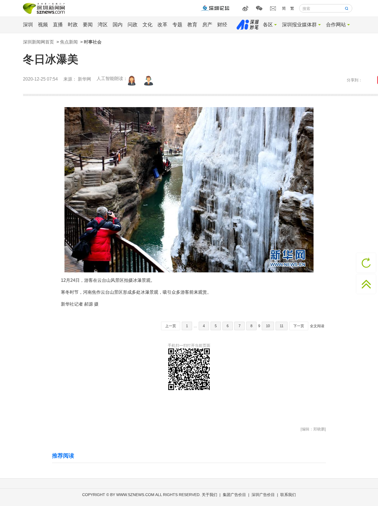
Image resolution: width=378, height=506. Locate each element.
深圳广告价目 (263, 494)
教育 (192, 24)
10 (268, 326)
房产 (207, 24)
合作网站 (336, 24)
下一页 (298, 326)
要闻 (88, 24)
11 (281, 326)
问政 (133, 24)
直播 (58, 24)
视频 (43, 24)
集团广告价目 (234, 494)
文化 (147, 24)
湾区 (103, 24)
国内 (118, 24)
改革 (162, 24)
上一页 (170, 326)
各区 (268, 24)
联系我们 (288, 494)
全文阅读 (317, 326)
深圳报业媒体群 (299, 24)
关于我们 (209, 494)
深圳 (28, 24)
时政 (73, 24)
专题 (177, 24)
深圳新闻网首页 (38, 42)
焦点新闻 (69, 42)
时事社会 (93, 42)
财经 (222, 24)
